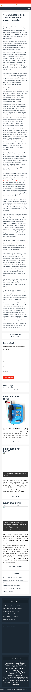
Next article (15, 336)
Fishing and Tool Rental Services (12, 583)
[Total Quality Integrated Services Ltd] (15, 5)
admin (14, 23)
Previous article (15, 335)
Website (5, 371)
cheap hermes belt (22, 242)
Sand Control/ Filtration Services (12, 588)
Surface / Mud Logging (9, 591)
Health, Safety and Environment (11, 585)
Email (5, 366)
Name (5, 362)
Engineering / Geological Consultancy (13, 580)
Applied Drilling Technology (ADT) (12, 577)
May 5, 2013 (7, 23)
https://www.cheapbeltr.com (11, 180)
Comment (6, 349)
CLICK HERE (15, 684)
